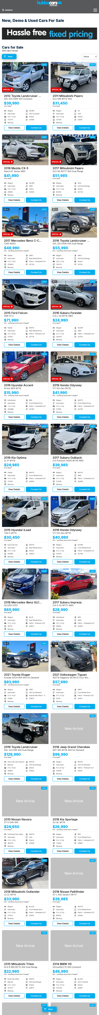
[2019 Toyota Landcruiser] (25, 728)
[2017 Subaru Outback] (74, 439)
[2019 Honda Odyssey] (74, 366)
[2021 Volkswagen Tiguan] (74, 656)
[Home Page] (49, 3)
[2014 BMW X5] (74, 945)
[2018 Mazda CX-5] (25, 149)
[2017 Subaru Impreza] (74, 583)
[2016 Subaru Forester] (74, 294)
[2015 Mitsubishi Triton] (25, 945)
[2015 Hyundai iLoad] (25, 511)
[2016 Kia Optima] (25, 439)
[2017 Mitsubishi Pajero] (74, 149)
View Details (14, 127)
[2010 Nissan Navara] (25, 800)
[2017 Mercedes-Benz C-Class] (25, 222)
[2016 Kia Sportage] (74, 800)
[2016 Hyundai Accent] (25, 366)
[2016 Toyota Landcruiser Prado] (74, 222)
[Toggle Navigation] (95, 10)
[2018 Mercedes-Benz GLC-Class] (25, 583)
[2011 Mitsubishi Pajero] (74, 77)
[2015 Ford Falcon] (25, 294)
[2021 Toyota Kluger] (25, 656)
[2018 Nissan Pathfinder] (74, 873)
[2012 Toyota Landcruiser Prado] (25, 77)
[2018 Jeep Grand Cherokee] (74, 728)
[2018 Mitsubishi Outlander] (25, 873)
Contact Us (36, 127)
